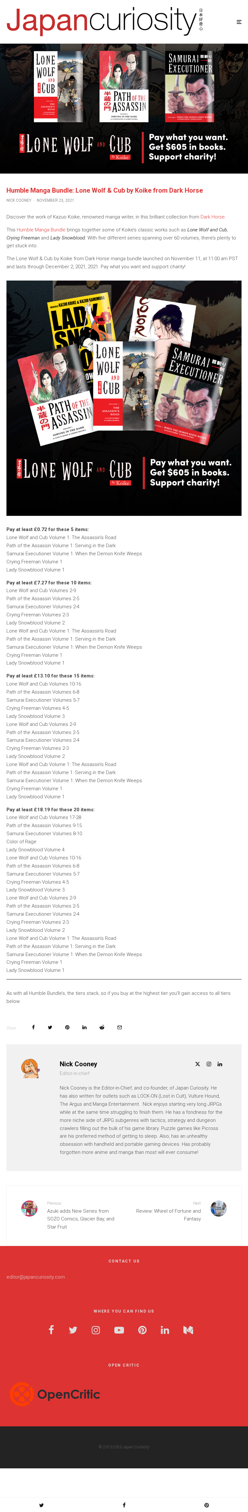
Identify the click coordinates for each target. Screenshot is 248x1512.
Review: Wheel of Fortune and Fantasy (168, 1211)
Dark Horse (213, 217)
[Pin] (67, 1027)
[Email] (119, 1027)
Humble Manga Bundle (41, 230)
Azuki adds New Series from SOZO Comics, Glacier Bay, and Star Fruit (80, 1215)
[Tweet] (50, 1027)
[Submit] (101, 1027)
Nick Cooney (18, 200)
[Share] (33, 1027)
